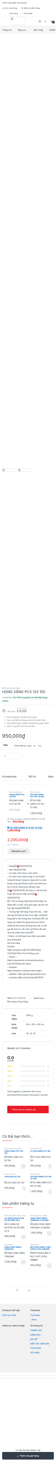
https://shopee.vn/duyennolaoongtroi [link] (24, 970)
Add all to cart (18, 851)
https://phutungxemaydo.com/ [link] (32, 974)
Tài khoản (28, 13)
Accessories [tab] (9, 776)
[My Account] (46, 21)
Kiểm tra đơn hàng (32, 8)
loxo (6, 1174)
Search (40, 21)
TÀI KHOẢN (35, 1348)
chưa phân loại (36, 1149)
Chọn (23, 1166)
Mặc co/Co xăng (19, 1216)
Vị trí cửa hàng (10, 8)
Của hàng (13, 13)
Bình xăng (38, 30)
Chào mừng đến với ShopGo (14, 3)
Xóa (39, 746)
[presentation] (53, 1293)
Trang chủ (7, 30)
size (5, 745)
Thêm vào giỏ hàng (29, 1456)
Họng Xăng (15, 688)
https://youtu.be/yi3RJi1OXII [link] (30, 977)
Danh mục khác (9, 1315)
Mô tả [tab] (32, 776)
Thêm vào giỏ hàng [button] (49, 1166)
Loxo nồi (12, 1174)
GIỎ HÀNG (35, 1352)
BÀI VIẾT (34, 1339)
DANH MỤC (35, 1335)
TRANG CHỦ (36, 1330)
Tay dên (37, 792)
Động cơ (22, 30)
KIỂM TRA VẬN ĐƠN (39, 1343)
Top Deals (35, 1315)
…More (33, 1319)
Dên (31, 792)
